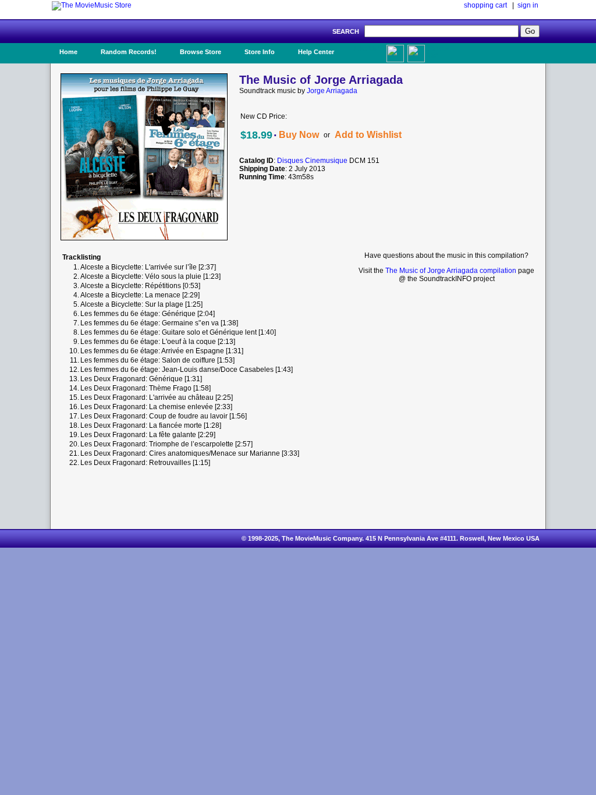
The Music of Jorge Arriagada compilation (450, 271)
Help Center (316, 51)
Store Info (259, 51)
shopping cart (485, 5)
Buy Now (299, 135)
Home (68, 51)
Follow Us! (438, 52)
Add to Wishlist (368, 135)
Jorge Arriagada (332, 91)
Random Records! (129, 51)
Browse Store (200, 51)
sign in (527, 5)
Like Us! (366, 48)
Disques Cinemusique (312, 161)
